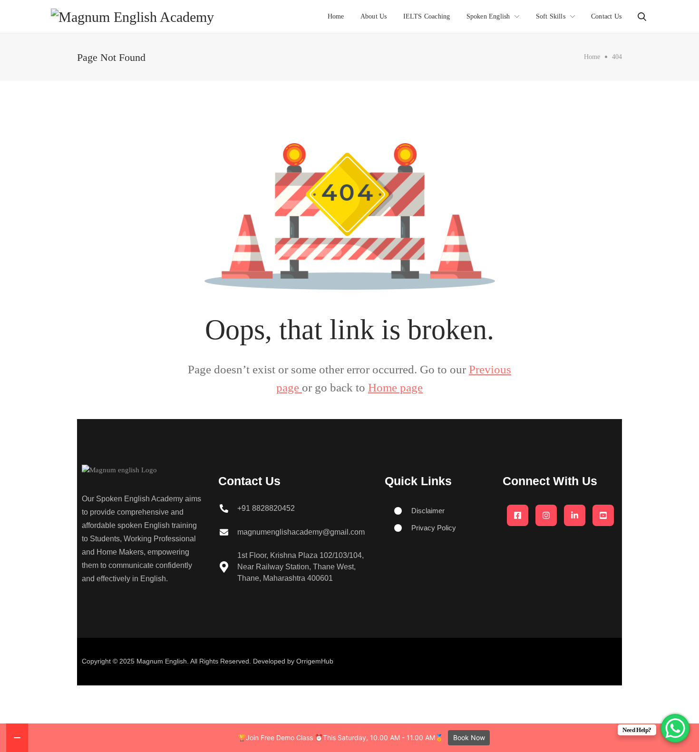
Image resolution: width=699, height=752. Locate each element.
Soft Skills (550, 16)
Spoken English (488, 16)
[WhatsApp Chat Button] (675, 728)
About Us (373, 16)
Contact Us (606, 16)
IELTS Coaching (426, 16)
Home (336, 16)
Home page (395, 387)
